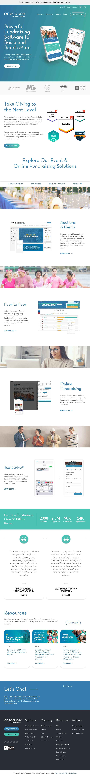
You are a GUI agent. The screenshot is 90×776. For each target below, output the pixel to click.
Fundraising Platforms (63, 748)
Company (46, 720)
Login (61, 7)
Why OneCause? (46, 726)
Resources (50, 14)
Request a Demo (78, 14)
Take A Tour (12, 734)
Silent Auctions (61, 756)
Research (59, 741)
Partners (77, 720)
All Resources (73, 623)
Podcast (58, 729)
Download (11, 663)
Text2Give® (77, 184)
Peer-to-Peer (36, 184)
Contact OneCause (71, 7)
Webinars (59, 737)
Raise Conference (47, 737)
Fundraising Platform (32, 726)
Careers (43, 729)
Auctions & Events (15, 184)
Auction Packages (77, 733)
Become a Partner (78, 729)
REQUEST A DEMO (12, 66)
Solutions (40, 14)
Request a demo (11, 729)
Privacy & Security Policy (61, 773)
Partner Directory (77, 726)
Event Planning (61, 752)
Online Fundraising (57, 184)
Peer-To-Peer (29, 733)
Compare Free (30, 748)
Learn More (65, 2)
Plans (65, 14)
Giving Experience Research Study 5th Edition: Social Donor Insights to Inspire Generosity (72, 654)
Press (42, 733)
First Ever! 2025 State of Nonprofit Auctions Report (16, 652)
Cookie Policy (72, 773)
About (58, 14)
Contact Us (44, 741)
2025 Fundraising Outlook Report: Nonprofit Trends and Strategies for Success (44, 654)
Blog (57, 726)
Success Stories (61, 733)
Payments (28, 744)
